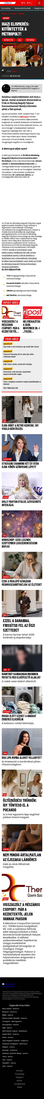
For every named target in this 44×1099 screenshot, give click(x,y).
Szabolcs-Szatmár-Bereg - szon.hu (15, 1053)
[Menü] (39, 3)
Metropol (24, 116)
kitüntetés (8, 40)
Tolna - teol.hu (7, 1057)
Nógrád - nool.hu (8, 1047)
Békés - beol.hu (7, 1015)
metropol (30, 40)
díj (20, 40)
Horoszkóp (6, 8)
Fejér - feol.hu (7, 1028)
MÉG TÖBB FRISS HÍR (10, 388)
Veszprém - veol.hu (9, 1063)
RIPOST (4, 14)
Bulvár (20, 1081)
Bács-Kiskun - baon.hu (10, 1009)
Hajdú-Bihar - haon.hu (10, 1034)
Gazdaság (20, 1074)
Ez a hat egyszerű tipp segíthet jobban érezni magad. (21, 816)
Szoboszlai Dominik (22, 8)
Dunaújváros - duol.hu (10, 1025)
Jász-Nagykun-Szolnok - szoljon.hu (15, 1041)
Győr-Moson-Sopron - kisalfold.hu (14, 1031)
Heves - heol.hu (7, 1037)
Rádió (20, 1087)
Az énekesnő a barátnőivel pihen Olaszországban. (21, 763)
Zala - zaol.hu (7, 1066)
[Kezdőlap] (8, 3)
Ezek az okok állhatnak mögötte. (16, 865)
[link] (6, 317)
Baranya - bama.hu (9, 1012)
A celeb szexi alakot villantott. (19, 681)
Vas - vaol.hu (7, 1060)
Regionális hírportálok (20, 1005)
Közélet (19, 1071)
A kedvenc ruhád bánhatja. (18, 723)
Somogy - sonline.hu (9, 1050)
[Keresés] (34, 3)
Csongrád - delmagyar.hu (12, 1021)
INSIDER (21, 14)
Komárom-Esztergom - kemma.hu (14, 1044)
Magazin (20, 1077)
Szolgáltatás (20, 1084)
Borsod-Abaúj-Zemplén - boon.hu (14, 1018)
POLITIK (13, 14)
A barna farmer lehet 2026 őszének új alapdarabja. (18, 636)
